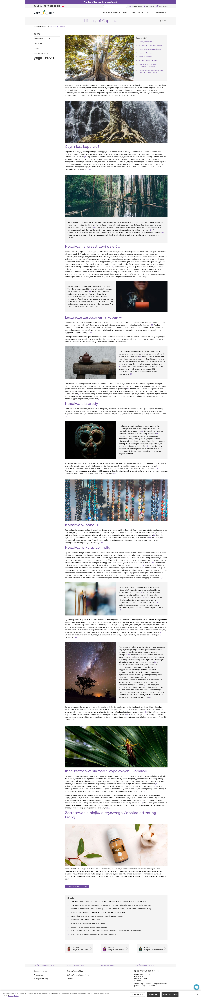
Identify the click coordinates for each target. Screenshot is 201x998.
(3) (88, 159)
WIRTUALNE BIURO (107, 965)
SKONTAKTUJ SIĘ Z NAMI (76, 965)
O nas (132, 12)
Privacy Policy (13, 996)
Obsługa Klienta (40, 971)
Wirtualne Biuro (158, 12)
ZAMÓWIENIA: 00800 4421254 (45, 965)
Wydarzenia (38, 975)
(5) (152, 325)
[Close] (197, 994)
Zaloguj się (150, 6)
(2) (85, 157)
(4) (142, 431)
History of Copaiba (58, 26)
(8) (156, 784)
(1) (162, 232)
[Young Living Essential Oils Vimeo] (55, 6)
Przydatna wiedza (111, 12)
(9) (140, 356)
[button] (196, 987)
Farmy (36, 48)
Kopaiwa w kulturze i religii (148, 60)
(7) (157, 434)
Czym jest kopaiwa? (146, 41)
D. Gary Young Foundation (78, 975)
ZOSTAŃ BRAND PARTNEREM (144, 965)
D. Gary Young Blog (75, 971)
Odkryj (37, 34)
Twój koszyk (162, 6)
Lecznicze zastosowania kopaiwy (150, 49)
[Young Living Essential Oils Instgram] (41, 6)
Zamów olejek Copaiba (77, 886)
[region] (100, 994)
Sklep (124, 12)
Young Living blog (41, 979)
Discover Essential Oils (41, 26)
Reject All (153, 994)
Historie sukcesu (41, 53)
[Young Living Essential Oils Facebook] (35, 6)
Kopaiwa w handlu (146, 57)
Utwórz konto (136, 6)
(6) (91, 332)
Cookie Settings (137, 994)
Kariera (70, 979)
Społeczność (143, 12)
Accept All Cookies (170, 994)
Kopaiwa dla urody (146, 53)
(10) (112, 267)
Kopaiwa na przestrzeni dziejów (150, 45)
